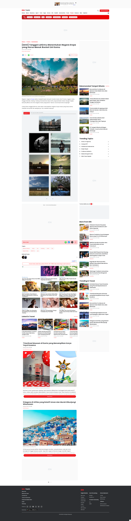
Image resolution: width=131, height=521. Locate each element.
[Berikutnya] (78, 325)
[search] (98, 11)
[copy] (75, 242)
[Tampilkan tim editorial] (77, 257)
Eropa (32, 99)
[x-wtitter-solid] (72, 242)
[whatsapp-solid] (66, 242)
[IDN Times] (26, 10)
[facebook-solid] (69, 242)
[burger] (108, 13)
